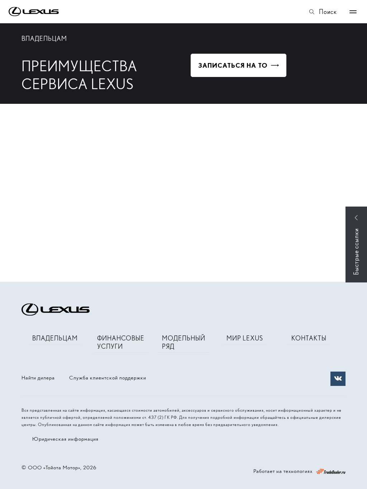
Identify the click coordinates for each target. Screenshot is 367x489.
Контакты (309, 338)
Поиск (328, 11)
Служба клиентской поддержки (107, 377)
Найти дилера (38, 377)
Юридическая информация (65, 439)
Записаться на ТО (232, 65)
